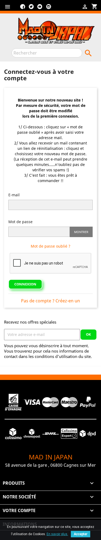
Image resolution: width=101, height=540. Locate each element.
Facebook (22, 8)
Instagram (48, 8)
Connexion (25, 284)
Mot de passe (20, 221)
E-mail (14, 194)
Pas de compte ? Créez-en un (50, 301)
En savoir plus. (57, 534)
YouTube (40, 8)
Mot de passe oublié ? (50, 246)
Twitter (31, 8)
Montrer (81, 232)
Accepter (80, 534)
